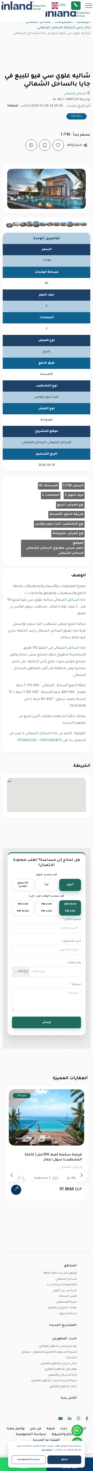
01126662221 (27, 740)
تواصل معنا (16, 1429)
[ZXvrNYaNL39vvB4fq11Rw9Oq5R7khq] (56, 224)
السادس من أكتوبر (65, 1290)
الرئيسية (83, 22)
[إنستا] (78, 1419)
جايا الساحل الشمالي (69, 600)
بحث (63, 1429)
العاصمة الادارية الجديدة (61, 1284)
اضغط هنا (47, 1450)
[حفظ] (44, 145)
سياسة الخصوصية (31, 1434)
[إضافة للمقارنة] (31, 145)
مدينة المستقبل (66, 1302)
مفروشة (59, 533)
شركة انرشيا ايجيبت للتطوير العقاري (54, 1380)
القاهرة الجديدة (74, 723)
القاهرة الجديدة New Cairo (60, 1273)
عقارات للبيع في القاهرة (62, 1307)
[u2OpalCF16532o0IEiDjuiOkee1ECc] (70, 224)
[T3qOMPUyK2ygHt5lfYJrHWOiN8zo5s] (83, 224)
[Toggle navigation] (87, 5)
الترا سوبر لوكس (48, 524)
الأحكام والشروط (64, 1434)
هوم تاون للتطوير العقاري (61, 1369)
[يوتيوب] (60, 1419)
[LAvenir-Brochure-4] (16, 224)
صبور (81, 614)
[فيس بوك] (87, 1419)
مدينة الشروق (68, 1313)
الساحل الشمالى (38, 22)
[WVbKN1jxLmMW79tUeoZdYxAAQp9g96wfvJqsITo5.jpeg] (43, 224)
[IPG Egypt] (23, 5)
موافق (64, 1459)
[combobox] (21, 972)
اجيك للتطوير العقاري (63, 1386)
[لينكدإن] (69, 1419)
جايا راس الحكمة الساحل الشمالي (63, 28)
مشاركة (75, 145)
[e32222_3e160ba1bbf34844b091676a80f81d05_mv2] (23, 224)
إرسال (46, 1022)
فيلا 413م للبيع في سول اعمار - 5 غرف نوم (49, 1157)
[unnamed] (63, 224)
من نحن (35, 1429)
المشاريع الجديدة (46, 1440)
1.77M (67, 485)
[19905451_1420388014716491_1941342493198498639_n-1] (36, 224)
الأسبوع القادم (22, 885)
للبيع (61, 505)
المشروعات (64, 22)
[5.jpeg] (49, 224)
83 (41, 485)
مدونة (50, 1429)
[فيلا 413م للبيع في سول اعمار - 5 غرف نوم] (16, 1214)
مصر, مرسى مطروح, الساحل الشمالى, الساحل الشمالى (55, 550)
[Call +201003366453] (81, 5)
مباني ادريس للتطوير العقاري (59, 1363)
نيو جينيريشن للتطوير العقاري (58, 1346)
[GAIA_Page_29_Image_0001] (9, 225)
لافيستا (72, 1357)
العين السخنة (68, 1296)
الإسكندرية (77, 655)
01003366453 (51, 740)
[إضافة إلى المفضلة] (58, 145)
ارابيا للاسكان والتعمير (62, 1375)
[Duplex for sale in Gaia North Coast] (29, 224)
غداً (46, 884)
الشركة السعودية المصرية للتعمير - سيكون (49, 1352)
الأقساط (56, 514)
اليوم (70, 884)
